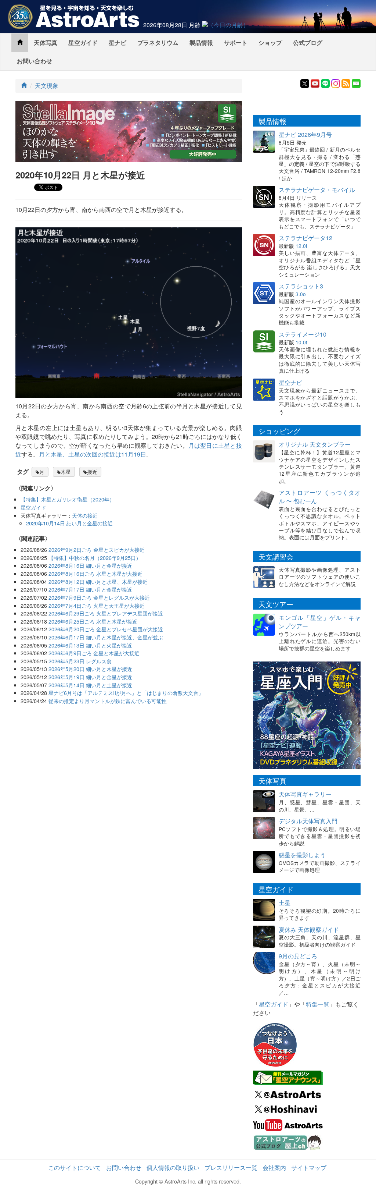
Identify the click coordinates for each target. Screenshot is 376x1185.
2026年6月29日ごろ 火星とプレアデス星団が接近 (105, 613)
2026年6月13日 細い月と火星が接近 (90, 645)
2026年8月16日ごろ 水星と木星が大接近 (95, 573)
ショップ (270, 42)
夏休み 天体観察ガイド (309, 929)
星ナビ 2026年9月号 (305, 134)
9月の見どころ (298, 956)
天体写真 (45, 42)
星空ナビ (290, 382)
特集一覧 (317, 1004)
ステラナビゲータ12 (305, 238)
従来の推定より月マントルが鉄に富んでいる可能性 (107, 701)
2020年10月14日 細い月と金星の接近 (69, 523)
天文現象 (46, 85)
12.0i (301, 245)
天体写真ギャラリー (305, 794)
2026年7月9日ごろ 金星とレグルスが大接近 (99, 597)
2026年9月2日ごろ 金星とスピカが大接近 (96, 549)
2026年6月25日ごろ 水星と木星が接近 (92, 621)
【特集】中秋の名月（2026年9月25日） (94, 557)
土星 (284, 902)
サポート (235, 42)
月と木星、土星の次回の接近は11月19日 (92, 454)
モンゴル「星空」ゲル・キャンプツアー (320, 621)
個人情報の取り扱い (173, 1167)
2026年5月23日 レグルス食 (80, 661)
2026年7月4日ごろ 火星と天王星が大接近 (96, 605)
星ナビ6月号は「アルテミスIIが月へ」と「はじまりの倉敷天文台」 (125, 692)
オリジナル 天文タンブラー (315, 444)
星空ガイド (83, 42)
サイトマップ (308, 1167)
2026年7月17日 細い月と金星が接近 (90, 589)
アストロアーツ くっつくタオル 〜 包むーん (320, 496)
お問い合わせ (34, 61)
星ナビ (117, 42)
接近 (92, 471)
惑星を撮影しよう (302, 855)
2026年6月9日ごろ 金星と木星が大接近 (94, 653)
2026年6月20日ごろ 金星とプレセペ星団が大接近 (105, 629)
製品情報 (201, 42)
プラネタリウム (157, 42)
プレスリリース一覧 (231, 1167)
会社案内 (274, 1167)
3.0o (301, 294)
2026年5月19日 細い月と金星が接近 (90, 677)
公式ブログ (307, 42)
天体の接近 (85, 515)
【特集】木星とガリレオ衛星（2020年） (68, 499)
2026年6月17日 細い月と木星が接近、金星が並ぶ (105, 637)
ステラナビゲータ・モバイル (317, 189)
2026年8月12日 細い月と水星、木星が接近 (98, 581)
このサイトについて (74, 1167)
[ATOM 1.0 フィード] (345, 82)
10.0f (301, 342)
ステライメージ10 (302, 334)
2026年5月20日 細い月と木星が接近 (90, 669)
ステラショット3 (301, 286)
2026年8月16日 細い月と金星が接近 (90, 565)
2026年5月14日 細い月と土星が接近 (90, 685)
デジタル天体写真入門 (308, 821)
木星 (66, 471)
